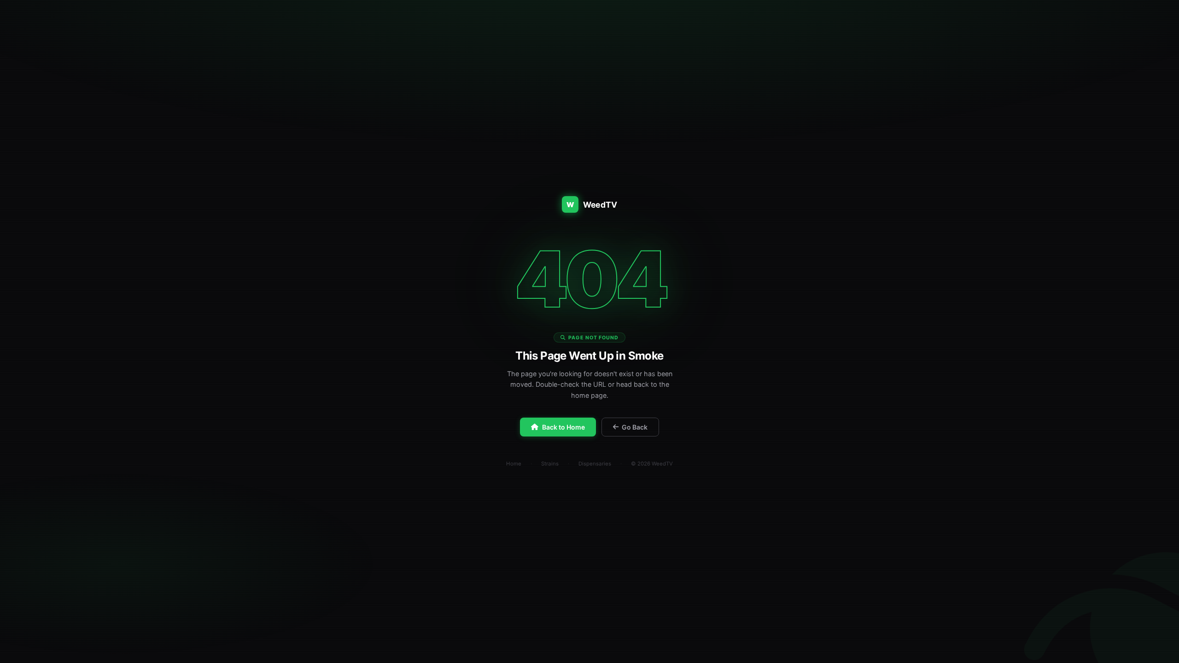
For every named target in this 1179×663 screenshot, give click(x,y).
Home (513, 463)
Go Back (635, 427)
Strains (550, 463)
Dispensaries (594, 463)
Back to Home (563, 427)
